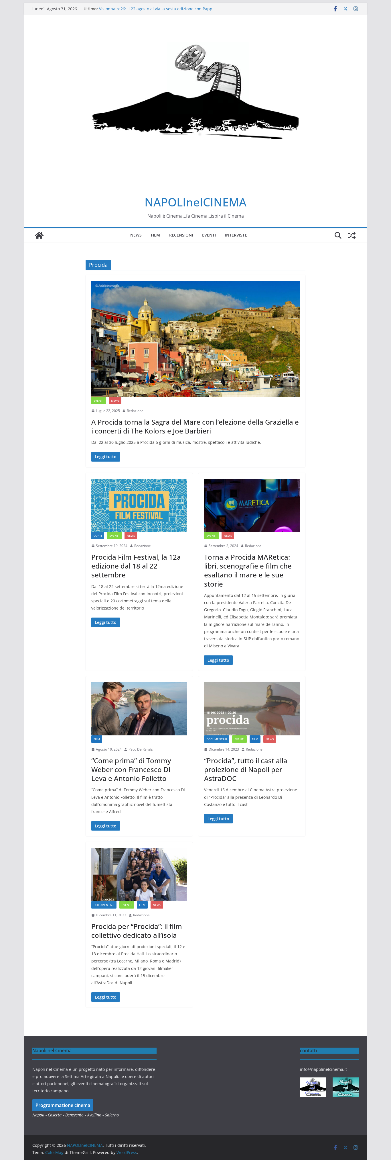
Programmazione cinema (62, 1105)
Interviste (236, 235)
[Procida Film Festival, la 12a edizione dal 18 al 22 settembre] (139, 505)
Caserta (55, 1115)
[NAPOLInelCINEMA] (39, 235)
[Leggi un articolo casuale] (352, 235)
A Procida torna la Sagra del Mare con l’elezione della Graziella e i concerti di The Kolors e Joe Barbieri (195, 426)
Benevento (74, 1115)
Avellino (94, 1115)
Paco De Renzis (141, 749)
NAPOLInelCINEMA (195, 202)
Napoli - (40, 1115)
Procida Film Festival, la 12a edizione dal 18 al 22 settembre (136, 565)
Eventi (209, 235)
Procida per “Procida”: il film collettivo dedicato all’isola (136, 930)
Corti (98, 536)
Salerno (112, 1115)
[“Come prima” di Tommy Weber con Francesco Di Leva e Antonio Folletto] (139, 708)
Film (155, 235)
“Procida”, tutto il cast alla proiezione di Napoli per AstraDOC (245, 769)
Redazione (135, 410)
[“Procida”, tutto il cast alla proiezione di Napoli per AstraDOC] (252, 708)
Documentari (216, 739)
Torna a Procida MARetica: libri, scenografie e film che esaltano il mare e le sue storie (248, 570)
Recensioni (181, 235)
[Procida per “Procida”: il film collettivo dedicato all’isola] (139, 874)
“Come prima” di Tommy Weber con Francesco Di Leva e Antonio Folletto (131, 769)
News (136, 235)
